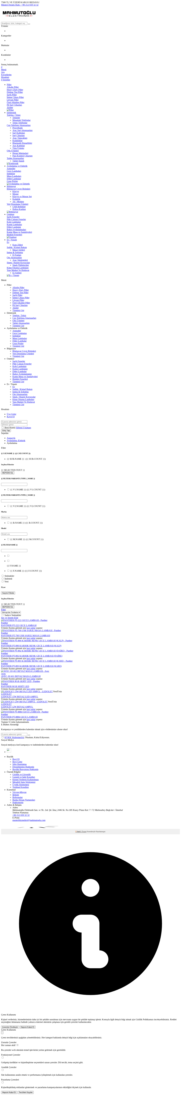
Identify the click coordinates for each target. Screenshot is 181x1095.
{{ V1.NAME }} (27, 489)
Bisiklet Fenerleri (14, 234)
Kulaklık (16, 199)
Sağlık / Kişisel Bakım (17, 247)
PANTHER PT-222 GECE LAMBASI (18, 625)
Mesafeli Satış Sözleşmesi (23, 782)
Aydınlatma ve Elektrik (17, 166)
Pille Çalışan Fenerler (16, 219)
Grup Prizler (12, 181)
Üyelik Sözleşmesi (20, 784)
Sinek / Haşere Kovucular (18, 262)
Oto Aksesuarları (14, 257)
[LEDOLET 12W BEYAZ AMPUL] (24, 701)
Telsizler (16, 117)
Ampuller (11, 168)
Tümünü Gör (18, 310)
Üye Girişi (11, 414)
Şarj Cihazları (18, 135)
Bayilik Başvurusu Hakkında (25, 769)
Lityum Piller (13, 100)
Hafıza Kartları (19, 209)
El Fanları (16, 255)
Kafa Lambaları (14, 222)
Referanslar (17, 797)
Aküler (10, 107)
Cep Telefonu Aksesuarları (19, 125)
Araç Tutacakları (19, 138)
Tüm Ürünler (18, 148)
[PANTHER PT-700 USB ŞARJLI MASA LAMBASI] (31, 630)
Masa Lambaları (14, 176)
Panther (4, 623)
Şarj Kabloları (18, 133)
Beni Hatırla (10, 427)
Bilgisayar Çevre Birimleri (18, 189)
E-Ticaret (83, 832)
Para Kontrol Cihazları (22, 156)
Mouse (15, 194)
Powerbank (17, 128)
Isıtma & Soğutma (15, 252)
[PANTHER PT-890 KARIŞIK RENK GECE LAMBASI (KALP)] (36, 640)
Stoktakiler (9, 576)
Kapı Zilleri (17, 245)
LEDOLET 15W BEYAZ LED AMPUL (19, 696)
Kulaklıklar (17, 140)
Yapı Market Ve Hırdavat (18, 270)
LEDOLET (6, 694)
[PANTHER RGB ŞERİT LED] (20, 681)
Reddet (173, 1019)
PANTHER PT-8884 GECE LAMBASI (19, 717)
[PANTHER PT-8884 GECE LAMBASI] (25, 712)
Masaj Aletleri (18, 250)
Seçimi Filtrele (8, 593)
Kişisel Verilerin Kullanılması (25, 779)
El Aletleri (16, 273)
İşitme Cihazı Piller (15, 97)
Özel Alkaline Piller (15, 102)
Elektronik (11, 112)
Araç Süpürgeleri (20, 260)
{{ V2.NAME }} (27, 506)
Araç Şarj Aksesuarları (22, 130)
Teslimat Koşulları (20, 787)
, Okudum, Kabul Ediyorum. (27, 737)
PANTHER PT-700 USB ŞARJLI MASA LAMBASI (25, 635)
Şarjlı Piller (12, 95)
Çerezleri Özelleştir (10, 1027)
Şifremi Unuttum (23, 427)
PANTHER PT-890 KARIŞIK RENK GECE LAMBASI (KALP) (31, 646)
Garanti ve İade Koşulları (23, 777)
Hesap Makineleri (20, 153)
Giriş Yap (6, 430)
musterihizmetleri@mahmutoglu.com (28, 820)
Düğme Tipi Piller (15, 92)
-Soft (77, 832)
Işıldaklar (11, 173)
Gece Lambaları (14, 171)
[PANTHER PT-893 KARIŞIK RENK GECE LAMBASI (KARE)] (37, 661)
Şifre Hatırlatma (19, 764)
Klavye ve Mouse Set (22, 196)
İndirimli (8, 579)
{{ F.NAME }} (26, 571)
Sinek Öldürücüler (20, 265)
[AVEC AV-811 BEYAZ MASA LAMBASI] (25, 671)
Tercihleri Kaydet (26, 1092)
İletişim (15, 795)
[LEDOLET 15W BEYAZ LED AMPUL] (27, 691)
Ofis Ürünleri (13, 151)
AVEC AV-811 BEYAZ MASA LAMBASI (21, 676)
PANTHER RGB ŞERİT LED (15, 686)
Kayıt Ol (11, 416)
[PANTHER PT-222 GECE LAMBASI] (24, 620)
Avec (3, 673)
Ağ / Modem (18, 201)
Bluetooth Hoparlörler (22, 143)
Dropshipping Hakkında (23, 767)
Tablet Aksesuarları (15, 158)
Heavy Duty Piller (15, 89)
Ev (8, 242)
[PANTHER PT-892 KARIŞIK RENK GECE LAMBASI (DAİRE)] (37, 651)
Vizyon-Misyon (19, 792)
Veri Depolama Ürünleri (17, 204)
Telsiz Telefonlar (19, 123)
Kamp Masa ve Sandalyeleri (19, 232)
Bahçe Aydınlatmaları (16, 229)
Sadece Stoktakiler (13, 615)
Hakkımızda (17, 802)
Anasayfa (11, 438)
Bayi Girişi (17, 762)
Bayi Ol (16, 759)
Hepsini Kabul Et (27, 1027)
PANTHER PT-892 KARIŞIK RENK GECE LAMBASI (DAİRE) (31, 656)
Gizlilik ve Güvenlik (21, 774)
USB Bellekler (19, 206)
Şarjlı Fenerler (13, 217)
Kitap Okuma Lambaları (18, 268)
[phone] (9, 752)
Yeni (6, 581)
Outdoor (10, 214)
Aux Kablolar (18, 145)
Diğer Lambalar (14, 178)
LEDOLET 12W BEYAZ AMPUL (17, 707)
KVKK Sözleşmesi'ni (14, 737)
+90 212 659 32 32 (21, 815)
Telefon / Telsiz (14, 115)
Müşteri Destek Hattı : (19, 5)
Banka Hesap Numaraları (23, 800)
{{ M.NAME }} (26, 539)
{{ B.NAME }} (26, 523)
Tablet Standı (18, 161)
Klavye (15, 191)
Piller (9, 84)
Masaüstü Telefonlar (21, 120)
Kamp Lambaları (14, 224)
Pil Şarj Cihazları (14, 105)
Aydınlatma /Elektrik (16, 440)
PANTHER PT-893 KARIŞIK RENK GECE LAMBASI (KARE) (31, 666)
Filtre (3, 609)
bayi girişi (31, 628)
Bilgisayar (11, 186)
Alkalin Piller (13, 87)
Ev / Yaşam (12, 240)
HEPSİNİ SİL (7, 473)
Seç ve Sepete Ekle (9, 618)
